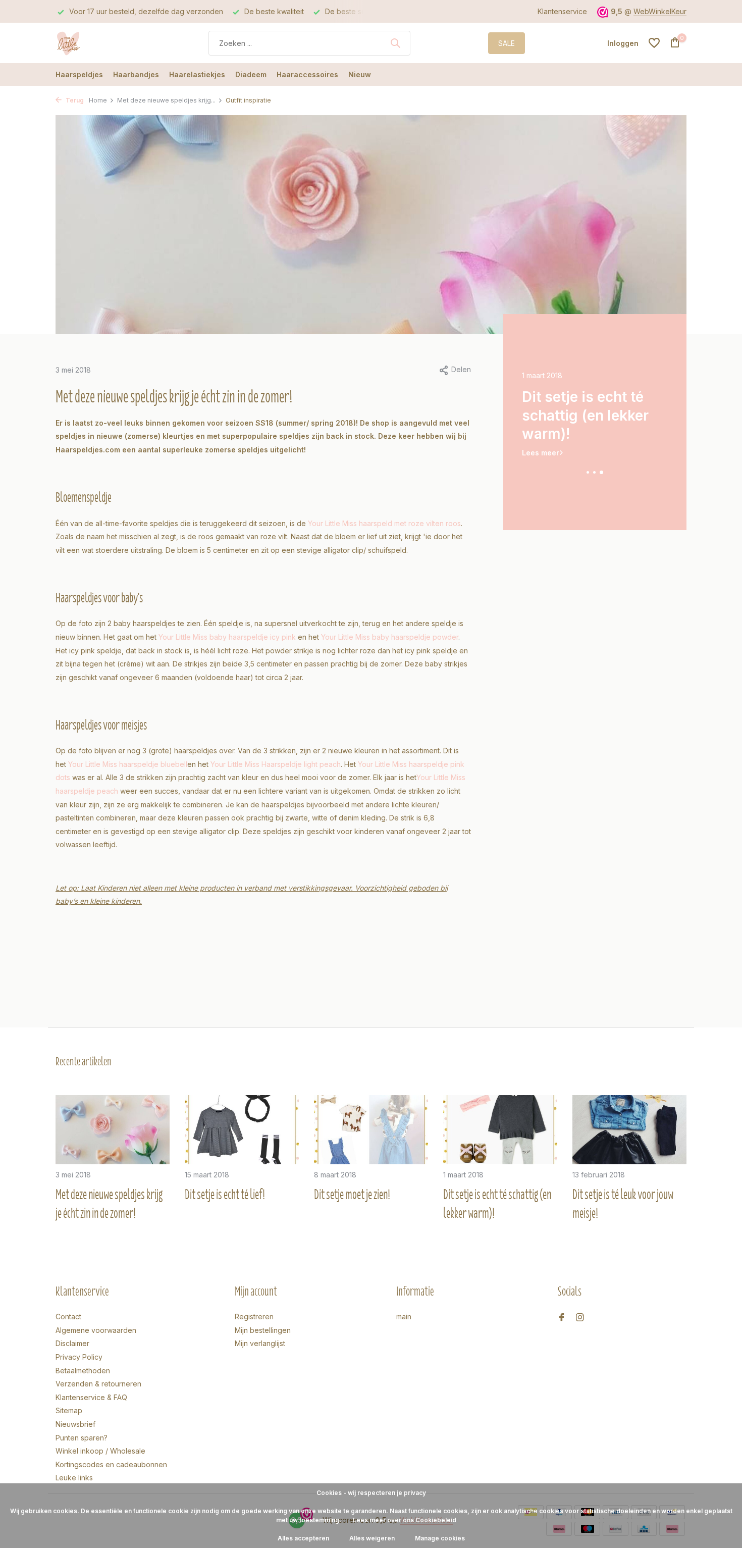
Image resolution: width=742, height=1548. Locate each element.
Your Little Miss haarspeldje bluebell (127, 764)
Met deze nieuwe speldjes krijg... (166, 100)
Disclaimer (72, 1343)
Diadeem (251, 74)
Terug (74, 100)
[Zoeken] (395, 43)
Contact (68, 1316)
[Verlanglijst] (654, 42)
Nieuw (359, 74)
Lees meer (540, 434)
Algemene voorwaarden (96, 1330)
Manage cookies (440, 1538)
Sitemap (69, 1410)
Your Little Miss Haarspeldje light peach (275, 764)
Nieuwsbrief (75, 1424)
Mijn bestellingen (263, 1330)
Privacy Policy (79, 1357)
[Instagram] (580, 1317)
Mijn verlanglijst (260, 1343)
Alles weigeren (372, 1538)
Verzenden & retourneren (98, 1383)
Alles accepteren (303, 1538)
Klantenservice (562, 11)
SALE (506, 43)
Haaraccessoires (307, 74)
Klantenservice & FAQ (91, 1397)
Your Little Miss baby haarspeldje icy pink (227, 637)
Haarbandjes (136, 74)
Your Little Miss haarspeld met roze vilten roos (384, 523)
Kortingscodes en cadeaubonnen (111, 1464)
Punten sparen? (82, 1437)
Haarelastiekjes (197, 74)
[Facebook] (562, 1317)
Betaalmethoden (83, 1370)
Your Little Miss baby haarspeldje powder (389, 637)
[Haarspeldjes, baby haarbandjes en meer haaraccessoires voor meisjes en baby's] (93, 43)
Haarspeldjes (79, 74)
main (403, 1316)
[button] (588, 472)
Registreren (254, 1316)
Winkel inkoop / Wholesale (100, 1451)
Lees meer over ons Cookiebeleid (404, 1520)
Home (98, 100)
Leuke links (74, 1477)
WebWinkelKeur (659, 11)
